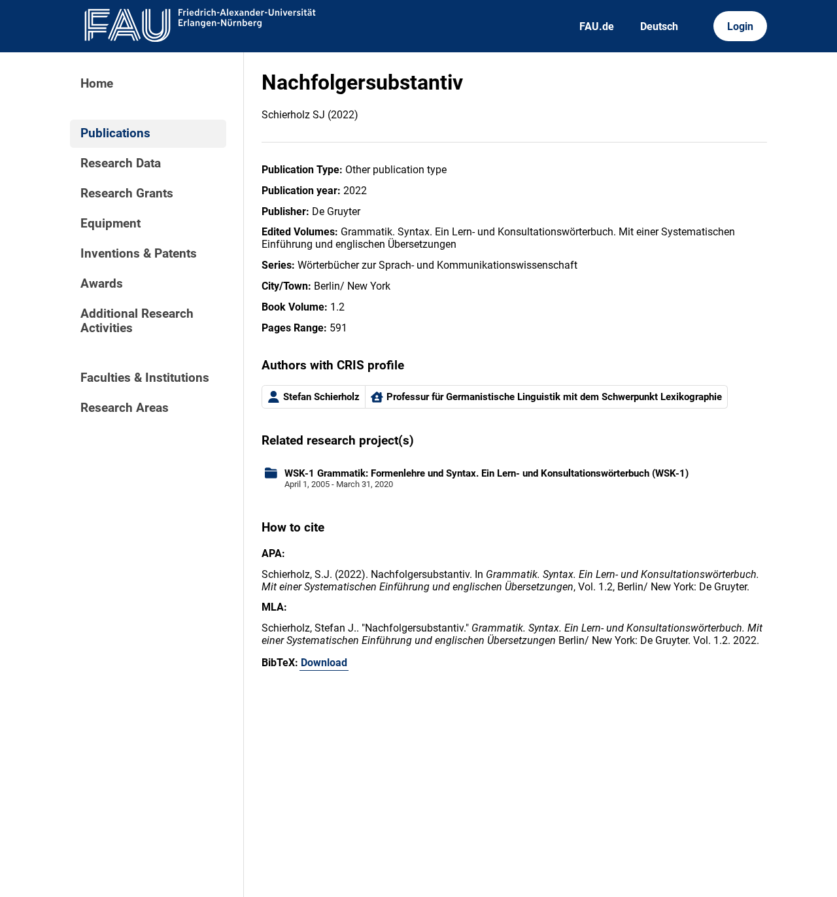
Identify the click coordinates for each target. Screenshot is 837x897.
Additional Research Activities (137, 321)
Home (96, 83)
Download (324, 662)
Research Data (120, 163)
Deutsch (659, 26)
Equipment (110, 223)
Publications (115, 133)
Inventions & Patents (138, 253)
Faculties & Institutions (144, 378)
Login (740, 26)
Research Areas (124, 408)
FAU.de (596, 26)
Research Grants (126, 193)
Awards (101, 284)
